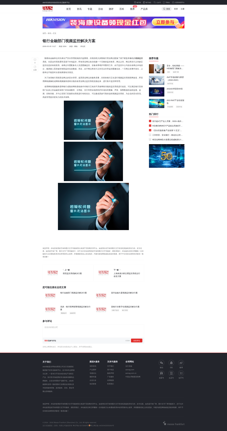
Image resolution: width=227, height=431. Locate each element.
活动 (100, 9)
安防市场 (179, 107)
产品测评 (93, 369)
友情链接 (110, 380)
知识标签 (93, 384)
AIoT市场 (170, 83)
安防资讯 (93, 366)
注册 (182, 8)
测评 (111, 9)
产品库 (144, 9)
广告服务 (110, 376)
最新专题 (93, 376)
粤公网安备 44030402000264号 (102, 425)
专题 (89, 9)
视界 (132, 9)
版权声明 (110, 373)
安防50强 (170, 92)
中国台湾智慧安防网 (132, 376)
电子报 (139, 2)
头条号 (171, 378)
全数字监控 (115, 310)
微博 (181, 367)
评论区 (82, 46)
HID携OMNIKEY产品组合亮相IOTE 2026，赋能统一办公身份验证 (166, 126)
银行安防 (125, 310)
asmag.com (129, 369)
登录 (176, 8)
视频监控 (139, 58)
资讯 (79, 9)
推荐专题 (153, 58)
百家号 (161, 378)
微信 (161, 364)
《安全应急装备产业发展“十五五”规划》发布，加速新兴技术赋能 (166, 131)
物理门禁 (176, 72)
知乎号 (181, 378)
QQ (171, 367)
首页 (68, 9)
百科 (121, 9)
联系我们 (110, 384)
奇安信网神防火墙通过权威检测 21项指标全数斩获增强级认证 (166, 140)
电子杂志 (148, 2)
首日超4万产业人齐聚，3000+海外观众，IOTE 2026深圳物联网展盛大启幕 (166, 121)
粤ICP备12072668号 (80, 425)
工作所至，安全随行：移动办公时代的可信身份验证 (166, 135)
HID (168, 72)
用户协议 (110, 369)
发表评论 (136, 340)
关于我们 (110, 366)
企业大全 (93, 380)
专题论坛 (93, 373)
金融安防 (73, 313)
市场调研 (170, 107)
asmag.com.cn (130, 373)
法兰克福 (128, 366)
